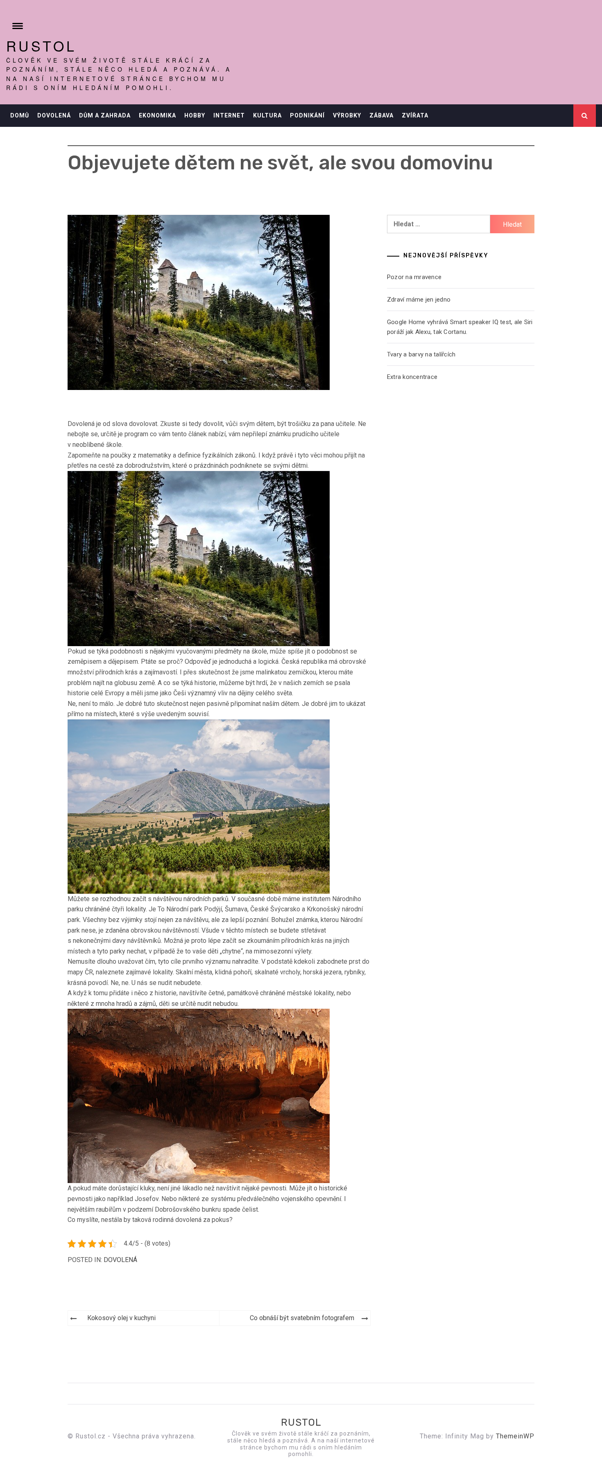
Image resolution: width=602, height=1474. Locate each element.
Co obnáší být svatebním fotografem (302, 1318)
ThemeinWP (515, 1436)
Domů (19, 115)
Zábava (381, 115)
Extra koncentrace (412, 377)
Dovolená (54, 115)
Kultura (267, 115)
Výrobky (347, 115)
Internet (229, 115)
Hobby (194, 115)
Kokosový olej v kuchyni (121, 1318)
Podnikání (307, 115)
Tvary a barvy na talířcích (421, 354)
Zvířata (415, 115)
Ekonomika (157, 115)
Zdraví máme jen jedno (418, 299)
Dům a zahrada (105, 115)
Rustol (41, 46)
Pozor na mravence (414, 277)
